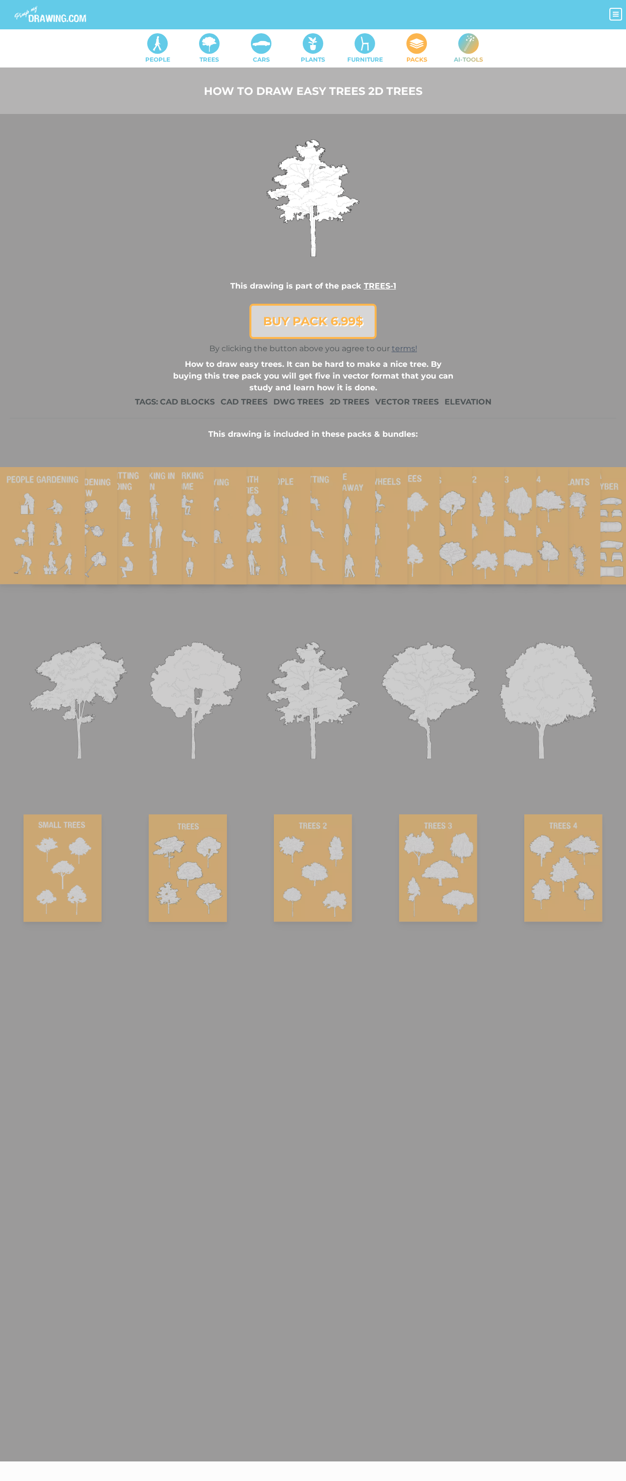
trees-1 (380, 286)
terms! (404, 348)
